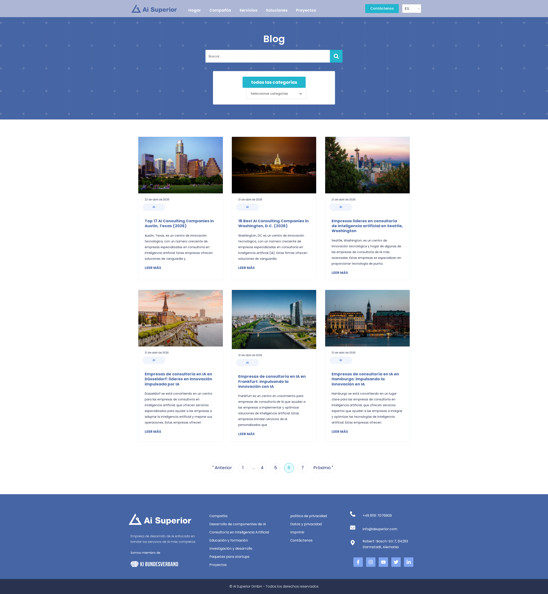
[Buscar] (336, 56)
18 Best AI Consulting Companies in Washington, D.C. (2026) (273, 223)
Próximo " (323, 468)
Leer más (153, 267)
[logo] (154, 8)
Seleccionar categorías (269, 93)
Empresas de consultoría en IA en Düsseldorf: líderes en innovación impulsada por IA (178, 379)
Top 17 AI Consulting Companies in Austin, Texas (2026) (179, 223)
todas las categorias (274, 82)
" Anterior (222, 468)
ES (407, 8)
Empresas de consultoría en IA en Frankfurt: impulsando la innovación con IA (272, 381)
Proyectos (306, 10)
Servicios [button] (248, 10)
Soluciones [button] (276, 10)
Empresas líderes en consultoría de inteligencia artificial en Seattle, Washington (367, 226)
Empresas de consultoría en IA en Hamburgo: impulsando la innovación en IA (365, 379)
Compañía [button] (220, 10)
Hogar (194, 10)
